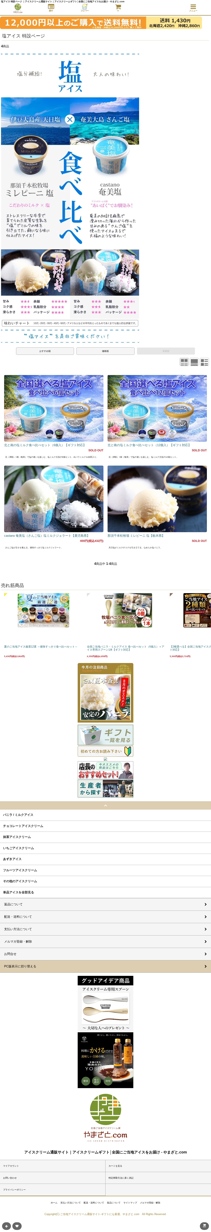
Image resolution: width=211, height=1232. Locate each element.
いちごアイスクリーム (18, 848)
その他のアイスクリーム (20, 881)
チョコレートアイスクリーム (23, 825)
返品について (114, 1202)
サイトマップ (130, 1202)
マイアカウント (11, 1166)
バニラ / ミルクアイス (18, 814)
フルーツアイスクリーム (20, 870)
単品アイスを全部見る (18, 892)
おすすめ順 (45, 351)
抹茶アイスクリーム (17, 836)
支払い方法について (70, 1202)
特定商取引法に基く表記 (121, 1178)
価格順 (105, 351)
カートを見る (115, 1166)
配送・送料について (94, 1202)
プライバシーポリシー (14, 1189)
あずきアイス (12, 858)
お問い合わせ (10, 1178)
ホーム (54, 1202)
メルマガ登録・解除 (150, 1202)
